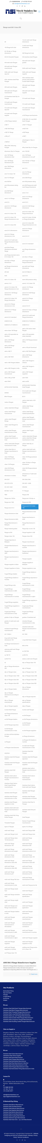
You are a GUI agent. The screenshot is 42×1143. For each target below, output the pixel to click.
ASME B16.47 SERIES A (28, 321)
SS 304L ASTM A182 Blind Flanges (11, 735)
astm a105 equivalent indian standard (28, 335)
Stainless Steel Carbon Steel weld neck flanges (29, 786)
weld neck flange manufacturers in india (10, 884)
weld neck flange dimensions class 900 (10, 867)
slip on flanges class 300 (11, 679)
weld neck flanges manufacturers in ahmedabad (9, 924)
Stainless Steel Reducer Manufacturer (13, 1108)
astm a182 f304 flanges (29, 351)
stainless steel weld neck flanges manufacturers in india (11, 809)
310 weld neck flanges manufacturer (10, 103)
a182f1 (24, 136)
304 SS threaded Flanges (11, 57)
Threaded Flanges (9, 823)
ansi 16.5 (24, 168)
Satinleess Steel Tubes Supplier (12, 1055)
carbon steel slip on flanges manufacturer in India (11, 451)
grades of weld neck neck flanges (11, 622)
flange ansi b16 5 (9, 508)
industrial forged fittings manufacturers (11, 629)
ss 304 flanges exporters (11, 725)
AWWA (6, 393)
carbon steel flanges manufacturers (28, 425)
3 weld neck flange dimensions (27, 46)
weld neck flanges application (27, 906)
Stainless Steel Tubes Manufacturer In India (15, 1065)
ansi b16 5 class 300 (10, 225)
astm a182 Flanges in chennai (28, 361)
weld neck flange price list (29, 885)
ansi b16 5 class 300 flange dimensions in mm (29, 224)
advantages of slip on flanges (28, 141)
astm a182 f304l (8, 357)
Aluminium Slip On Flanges (12, 151)
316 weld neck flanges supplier (10, 114)
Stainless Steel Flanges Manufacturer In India (15, 1067)
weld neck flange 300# (28, 830)
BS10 (23, 396)
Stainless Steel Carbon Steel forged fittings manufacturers (10, 785)
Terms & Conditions (23, 1137)
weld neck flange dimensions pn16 (27, 873)
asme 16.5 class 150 (10, 279)
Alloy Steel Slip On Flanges (29, 147)
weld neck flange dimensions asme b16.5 (29, 850)
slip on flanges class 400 (29, 679)
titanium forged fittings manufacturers (28, 822)
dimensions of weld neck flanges (29, 474)
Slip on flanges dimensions (26, 688)
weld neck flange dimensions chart (9, 856)
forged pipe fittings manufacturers (27, 607)
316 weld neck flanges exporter (10, 108)
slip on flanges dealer (10, 689)
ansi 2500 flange (27, 177)
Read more (34, 974)
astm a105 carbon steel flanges (28, 329)
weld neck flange (9, 830)
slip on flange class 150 (29, 662)
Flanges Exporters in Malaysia (10, 541)
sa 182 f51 (7, 655)
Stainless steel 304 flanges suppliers (29, 763)
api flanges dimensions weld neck (11, 267)
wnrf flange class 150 (10, 953)
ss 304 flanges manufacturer (26, 724)
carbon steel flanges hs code (11, 425)
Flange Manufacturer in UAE (28, 524)
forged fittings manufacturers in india (28, 590)
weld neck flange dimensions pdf (9, 873)
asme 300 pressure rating (29, 279)
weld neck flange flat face (11, 879)
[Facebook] (20, 6)
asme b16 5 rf (26, 306)
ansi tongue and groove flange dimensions (29, 261)
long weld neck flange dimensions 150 (10, 639)
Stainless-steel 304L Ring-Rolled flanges (11, 816)
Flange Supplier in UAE (28, 532)
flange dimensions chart (11, 513)
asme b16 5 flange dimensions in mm (9, 305)
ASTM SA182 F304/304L (11, 387)
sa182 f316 (7, 659)
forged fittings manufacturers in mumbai (11, 595)
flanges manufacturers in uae (11, 558)
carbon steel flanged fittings (10, 420)
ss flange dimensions (28, 736)
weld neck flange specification (27, 895)
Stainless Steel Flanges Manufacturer (13, 1059)
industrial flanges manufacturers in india (28, 622)
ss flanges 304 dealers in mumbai (29, 741)
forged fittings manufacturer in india (28, 584)
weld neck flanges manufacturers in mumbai (29, 931)
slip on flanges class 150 (29, 672)
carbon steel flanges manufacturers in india (10, 431)
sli (5, 662)
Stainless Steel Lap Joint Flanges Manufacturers (16, 1016)
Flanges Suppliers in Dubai (12, 568)
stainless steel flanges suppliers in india (10, 803)
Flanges (5, 994)
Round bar (6, 998)
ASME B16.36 (8, 321)
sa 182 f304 (25, 651)
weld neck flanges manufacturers (27, 918)
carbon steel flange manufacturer (9, 412)
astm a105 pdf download (29, 347)
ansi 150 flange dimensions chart (9, 156)
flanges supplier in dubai (11, 564)
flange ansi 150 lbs (9, 498)
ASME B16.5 (25, 325)
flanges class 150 (9, 536)
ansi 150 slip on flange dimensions (28, 161)
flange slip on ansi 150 (28, 528)
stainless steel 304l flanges (9, 771)
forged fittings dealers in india (29, 573)
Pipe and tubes (7, 993)
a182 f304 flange (9, 128)
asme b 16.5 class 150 (28, 283)
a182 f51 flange (8, 132)
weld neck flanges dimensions (27, 912)
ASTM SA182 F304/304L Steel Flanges (29, 386)
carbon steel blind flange (11, 408)
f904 (5, 494)
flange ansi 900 (26, 502)
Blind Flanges (8, 396)
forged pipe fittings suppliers (27, 612)
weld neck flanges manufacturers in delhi (10, 931)
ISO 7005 (24, 634)
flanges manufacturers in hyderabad (29, 552)
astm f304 (25, 377)
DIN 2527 (7, 479)
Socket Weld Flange (10, 710)
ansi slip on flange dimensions (9, 261)
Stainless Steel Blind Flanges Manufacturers (15, 1010)
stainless (7, 753)
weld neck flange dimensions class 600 (28, 861)
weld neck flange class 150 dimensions (10, 839)
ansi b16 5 (25, 202)
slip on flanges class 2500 (29, 676)
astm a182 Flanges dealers (12, 362)
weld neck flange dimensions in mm (27, 867)
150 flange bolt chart (10, 47)
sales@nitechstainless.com (22, 3)
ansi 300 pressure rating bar (11, 186)
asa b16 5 (25, 275)
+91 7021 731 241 (8, 1089)
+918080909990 (15, 1)
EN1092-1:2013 (8, 491)
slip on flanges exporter (29, 696)
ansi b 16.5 (25, 193)
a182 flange (25, 132)
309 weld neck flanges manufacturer (10, 91)
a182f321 (7, 142)
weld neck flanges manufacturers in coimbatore (27, 924)
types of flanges (9, 826)
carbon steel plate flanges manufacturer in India (11, 444)
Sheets (5, 1000)
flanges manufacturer (28, 542)
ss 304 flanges (26, 715)
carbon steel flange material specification (28, 412)
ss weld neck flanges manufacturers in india (28, 746)
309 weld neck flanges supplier (28, 91)
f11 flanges (25, 491)
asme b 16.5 (7, 283)
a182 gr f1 (7, 136)
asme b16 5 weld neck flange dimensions (28, 316)
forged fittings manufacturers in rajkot (28, 595)
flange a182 (25, 494)
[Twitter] (22, 6)
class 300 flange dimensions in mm (9, 469)
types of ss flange (27, 826)
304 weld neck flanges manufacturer (10, 67)
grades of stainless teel (29, 617)
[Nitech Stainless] (21, 12)
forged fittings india (10, 585)
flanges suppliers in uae (29, 568)
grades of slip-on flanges (11, 617)
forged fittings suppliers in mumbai (11, 607)
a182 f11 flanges (27, 125)
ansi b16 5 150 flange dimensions (10, 207)
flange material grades (10, 528)
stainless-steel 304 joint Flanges (29, 810)
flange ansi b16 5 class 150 (28, 507)
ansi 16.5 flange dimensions (26, 173)
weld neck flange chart (28, 834)
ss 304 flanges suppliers (29, 730)
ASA (5, 275)
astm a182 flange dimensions (27, 356)
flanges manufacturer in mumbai (29, 546)
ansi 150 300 (25, 151)
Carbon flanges (8, 402)
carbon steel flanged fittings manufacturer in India (28, 419)
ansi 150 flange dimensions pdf (8, 161)
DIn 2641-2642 (8, 487)
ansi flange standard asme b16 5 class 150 (12, 256)
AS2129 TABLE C (27, 272)
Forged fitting (7, 996)
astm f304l (7, 381)
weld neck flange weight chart (11, 901)
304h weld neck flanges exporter (11, 73)
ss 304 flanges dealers (10, 719)
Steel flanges (26, 817)
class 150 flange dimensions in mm (9, 457)
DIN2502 (24, 487)
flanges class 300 (27, 536)
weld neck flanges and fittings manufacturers (10, 906)
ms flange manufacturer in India (11, 644)
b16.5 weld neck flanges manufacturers (29, 392)
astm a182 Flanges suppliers (27, 373)
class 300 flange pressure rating (29, 469)
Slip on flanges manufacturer (8, 701)
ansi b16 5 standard (27, 243)
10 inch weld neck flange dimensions (29, 41)
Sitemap (30, 1135)
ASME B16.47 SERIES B (10, 325)
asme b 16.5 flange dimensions (27, 288)
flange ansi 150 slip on (28, 498)
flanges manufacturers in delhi (11, 552)
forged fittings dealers (10, 574)
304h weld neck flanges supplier (29, 73)
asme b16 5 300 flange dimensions (28, 293)
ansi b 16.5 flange (9, 198)
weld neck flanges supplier (30, 938)
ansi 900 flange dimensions (8, 192)
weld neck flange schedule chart (12, 895)
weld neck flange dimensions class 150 (28, 856)
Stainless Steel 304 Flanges (27, 752)
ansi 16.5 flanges (9, 177)
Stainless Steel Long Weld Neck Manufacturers (16, 1014)
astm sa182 (25, 381)
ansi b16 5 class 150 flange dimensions (28, 212)
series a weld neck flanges (29, 659)
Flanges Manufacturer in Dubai (11, 546)
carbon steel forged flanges (28, 431)
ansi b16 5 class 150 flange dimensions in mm (11, 218)
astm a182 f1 (8, 351)
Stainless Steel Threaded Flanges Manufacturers (16, 1012)
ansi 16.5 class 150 (9, 174)
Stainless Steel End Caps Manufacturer (14, 1117)
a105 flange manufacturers (29, 115)
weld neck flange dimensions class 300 (10, 861)
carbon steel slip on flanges (27, 444)
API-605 (6, 272)
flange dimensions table (11, 519)
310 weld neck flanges (28, 98)
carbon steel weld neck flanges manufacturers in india (29, 451)
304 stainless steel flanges (29, 57)
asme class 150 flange (10, 330)
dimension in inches (10, 475)
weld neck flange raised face (11, 889)
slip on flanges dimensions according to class (11, 694)
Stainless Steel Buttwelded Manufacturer (14, 1061)
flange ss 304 (8, 532)
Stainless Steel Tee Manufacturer (12, 1106)
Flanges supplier (27, 559)
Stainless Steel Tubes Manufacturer (13, 1053)
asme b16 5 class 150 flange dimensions (10, 299)
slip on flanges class (10, 672)
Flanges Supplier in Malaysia (27, 563)
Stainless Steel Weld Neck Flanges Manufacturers (17, 1008)
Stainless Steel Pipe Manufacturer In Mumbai (15, 1063)
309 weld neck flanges (10, 87)
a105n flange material (10, 121)
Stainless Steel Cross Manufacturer (13, 1114)
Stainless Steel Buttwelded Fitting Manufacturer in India (18, 1068)
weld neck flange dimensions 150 (9, 844)
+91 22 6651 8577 (8, 1091)
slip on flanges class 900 (29, 683)
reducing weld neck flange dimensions (11, 650)
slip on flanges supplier (11, 706)
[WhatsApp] (17, 6)
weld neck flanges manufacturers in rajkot (10, 937)
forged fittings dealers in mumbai (11, 578)
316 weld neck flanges (28, 104)
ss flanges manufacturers (11, 747)
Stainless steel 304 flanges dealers (12, 758)
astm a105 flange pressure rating (29, 340)
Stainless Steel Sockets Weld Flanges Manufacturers (18, 1017)
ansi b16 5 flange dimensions (27, 229)
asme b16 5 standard (10, 317)
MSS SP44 (25, 645)
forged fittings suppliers (11, 602)
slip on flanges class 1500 (11, 676)
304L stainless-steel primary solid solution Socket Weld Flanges (28, 79)
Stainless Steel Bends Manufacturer (13, 1112)
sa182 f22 (25, 655)
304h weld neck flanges (29, 68)
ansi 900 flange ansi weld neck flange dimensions (29, 186)
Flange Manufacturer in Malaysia (10, 524)
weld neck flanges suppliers (9, 942)
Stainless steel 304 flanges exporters (29, 758)
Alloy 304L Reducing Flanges (10, 146)
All (5, 42)
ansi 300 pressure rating (29, 181)
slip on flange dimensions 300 (11, 667)
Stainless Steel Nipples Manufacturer (13, 1110)
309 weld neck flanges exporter (28, 86)
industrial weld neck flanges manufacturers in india (29, 628)
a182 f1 (6, 125)
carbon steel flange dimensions (27, 407)
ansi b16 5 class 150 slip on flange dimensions (29, 218)
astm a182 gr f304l (9, 377)
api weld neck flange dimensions (28, 267)
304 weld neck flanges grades (28, 61)
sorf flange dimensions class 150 (11, 714)
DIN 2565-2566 (26, 479)
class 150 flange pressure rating (29, 457)
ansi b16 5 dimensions (10, 230)
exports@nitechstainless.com (11, 1096)
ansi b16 (6, 202)
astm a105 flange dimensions (9, 340)
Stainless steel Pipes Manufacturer (13, 1057)
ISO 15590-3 (7, 634)
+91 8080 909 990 (8, 1087)
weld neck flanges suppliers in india (27, 942)
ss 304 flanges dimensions (30, 719)
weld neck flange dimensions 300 (27, 844)
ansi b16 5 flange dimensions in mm (9, 235)
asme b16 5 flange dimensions (27, 299)
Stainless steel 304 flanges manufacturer (12, 763)
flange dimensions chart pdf (29, 512)
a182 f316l (25, 128)
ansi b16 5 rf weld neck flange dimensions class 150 (11, 241)
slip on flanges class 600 (11, 683)
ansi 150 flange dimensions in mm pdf (28, 156)
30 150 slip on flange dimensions (10, 52)
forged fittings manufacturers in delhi (10, 590)
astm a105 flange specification (9, 346)
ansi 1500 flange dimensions (9, 167)
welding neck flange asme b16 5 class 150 (29, 948)
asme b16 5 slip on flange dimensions (29, 310)
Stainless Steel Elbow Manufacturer (13, 1104)
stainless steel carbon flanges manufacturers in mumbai (11, 777)
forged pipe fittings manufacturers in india (10, 612)
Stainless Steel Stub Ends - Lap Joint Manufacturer (17, 1119)
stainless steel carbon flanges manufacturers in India (29, 770)
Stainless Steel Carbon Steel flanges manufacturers (28, 777)
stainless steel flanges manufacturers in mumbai (29, 797)
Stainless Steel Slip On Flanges (28, 803)
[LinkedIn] (25, 6)
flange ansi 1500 (9, 502)
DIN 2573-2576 (8, 483)
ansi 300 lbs (7, 181)
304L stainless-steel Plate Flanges (11, 80)
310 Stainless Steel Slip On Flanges (11, 97)
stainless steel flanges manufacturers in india (10, 797)
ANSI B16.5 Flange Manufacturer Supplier (19, 963)
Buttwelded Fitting (8, 991)
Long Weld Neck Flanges (29, 640)
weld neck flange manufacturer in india (28, 878)
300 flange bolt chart (28, 53)
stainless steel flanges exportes (28, 791)
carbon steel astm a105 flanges (28, 401)
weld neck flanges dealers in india (11, 912)
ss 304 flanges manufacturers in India (10, 729)
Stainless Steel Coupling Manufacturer (14, 1116)
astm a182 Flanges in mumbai (28, 367)
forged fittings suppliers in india (29, 601)
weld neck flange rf (27, 890)
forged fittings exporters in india (29, 578)
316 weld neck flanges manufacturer (28, 108)
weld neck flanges (27, 902)
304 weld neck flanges (10, 62)
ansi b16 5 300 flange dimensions (28, 207)
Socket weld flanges (28, 710)
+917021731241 (27, 1)
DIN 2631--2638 (26, 483)
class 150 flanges (9, 464)
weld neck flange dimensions (27, 839)
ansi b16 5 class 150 (10, 213)
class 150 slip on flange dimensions (29, 463)
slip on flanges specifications (26, 701)
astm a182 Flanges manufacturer (9, 373)
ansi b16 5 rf (25, 236)
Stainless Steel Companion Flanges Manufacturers (17, 1019)
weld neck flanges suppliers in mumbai (10, 948)
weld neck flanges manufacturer (9, 918)
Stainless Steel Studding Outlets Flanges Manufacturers (19, 1021)
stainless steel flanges (10, 792)
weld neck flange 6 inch (11, 834)
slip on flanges (26, 668)
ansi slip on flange (27, 257)
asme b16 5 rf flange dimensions (10, 310)
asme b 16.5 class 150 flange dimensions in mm (11, 288)
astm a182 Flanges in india (11, 368)
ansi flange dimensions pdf (28, 250)
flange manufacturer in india (28, 518)
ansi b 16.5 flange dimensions (27, 197)
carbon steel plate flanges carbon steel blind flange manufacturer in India (29, 438)
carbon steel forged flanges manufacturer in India (11, 438)
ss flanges (7, 742)
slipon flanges (26, 706)
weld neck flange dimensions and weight (11, 850)
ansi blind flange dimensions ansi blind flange (10, 249)
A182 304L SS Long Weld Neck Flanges (29, 120)
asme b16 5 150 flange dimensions (10, 293)
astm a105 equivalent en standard (11, 335)
